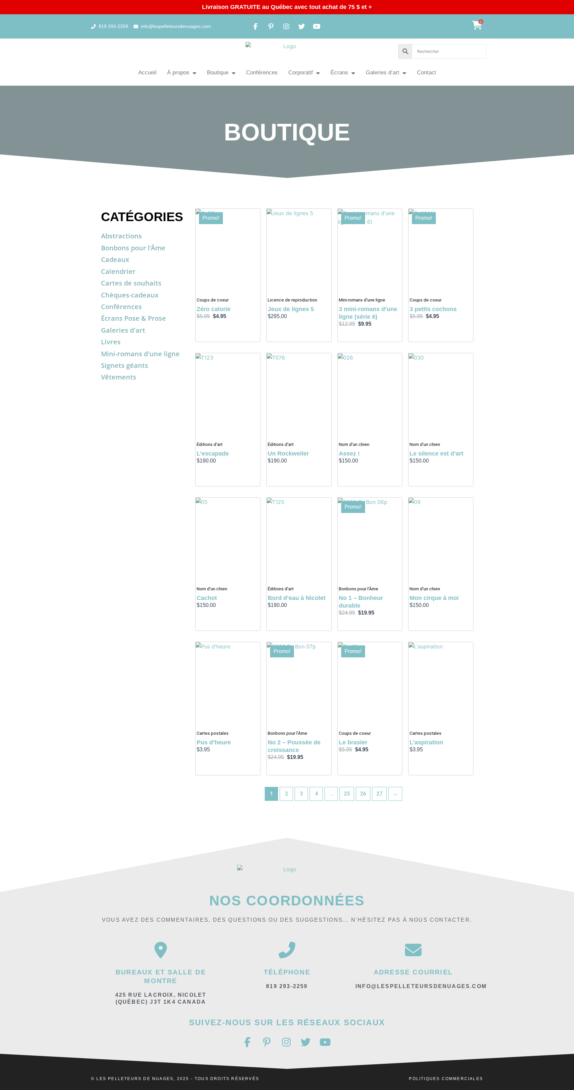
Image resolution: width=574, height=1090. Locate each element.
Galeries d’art (382, 72)
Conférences (262, 72)
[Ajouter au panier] (253, 220)
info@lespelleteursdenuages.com (421, 986)
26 (363, 794)
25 (347, 794)
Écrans (339, 72)
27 (379, 794)
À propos (178, 72)
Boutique (218, 72)
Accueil (147, 72)
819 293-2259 (287, 986)
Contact (426, 72)
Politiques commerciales (446, 1078)
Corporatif (300, 72)
